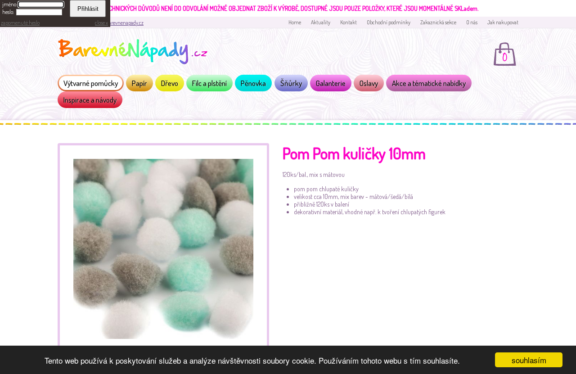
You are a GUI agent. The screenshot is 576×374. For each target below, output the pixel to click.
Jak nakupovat (502, 22)
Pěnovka (253, 83)
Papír (139, 83)
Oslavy (369, 83)
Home (294, 22)
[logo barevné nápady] (135, 53)
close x (101, 22)
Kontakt (348, 22)
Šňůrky (291, 83)
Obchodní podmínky (388, 22)
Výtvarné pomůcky (90, 83)
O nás (471, 22)
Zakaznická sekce (438, 22)
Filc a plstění (209, 83)
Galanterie (331, 83)
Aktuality (320, 22)
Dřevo (169, 83)
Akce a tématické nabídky (429, 83)
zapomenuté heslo (20, 22)
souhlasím (529, 359)
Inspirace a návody (90, 99)
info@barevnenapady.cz (119, 22)
